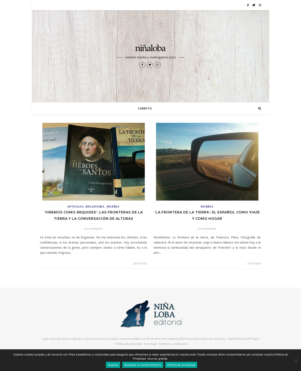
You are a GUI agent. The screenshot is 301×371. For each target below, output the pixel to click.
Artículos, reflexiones (85, 206)
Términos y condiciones (173, 344)
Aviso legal (150, 344)
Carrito (145, 108)
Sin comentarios (93, 228)
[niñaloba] (150, 48)
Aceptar (113, 364)
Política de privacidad (129, 344)
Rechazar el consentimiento (142, 364)
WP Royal (253, 339)
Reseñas (113, 206)
